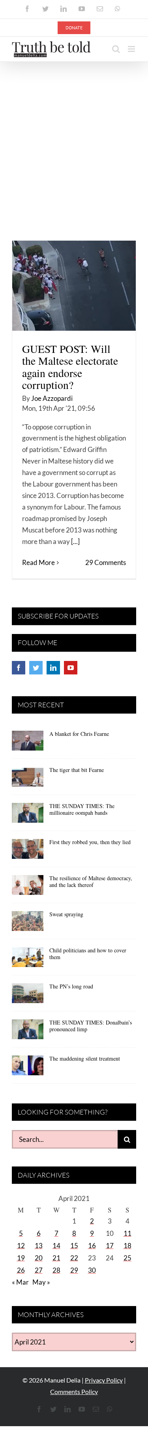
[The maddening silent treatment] (27, 1068)
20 (39, 1258)
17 (110, 1245)
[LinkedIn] (53, 667)
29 (74, 1270)
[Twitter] (36, 667)
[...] (75, 541)
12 (21, 1245)
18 (127, 1245)
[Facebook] (18, 667)
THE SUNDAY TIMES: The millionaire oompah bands (81, 809)
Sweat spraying (66, 914)
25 (127, 1258)
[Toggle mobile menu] (132, 49)
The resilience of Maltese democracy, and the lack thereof (90, 881)
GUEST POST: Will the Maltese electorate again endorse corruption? (70, 366)
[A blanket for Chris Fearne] (27, 743)
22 (74, 1258)
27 (39, 1270)
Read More (38, 562)
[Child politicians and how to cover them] (27, 960)
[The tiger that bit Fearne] (27, 779)
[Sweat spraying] (27, 924)
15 (74, 1245)
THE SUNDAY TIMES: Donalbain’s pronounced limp (90, 1026)
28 (56, 1270)
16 (92, 1245)
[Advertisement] (74, 140)
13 (39, 1245)
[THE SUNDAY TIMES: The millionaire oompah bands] (27, 815)
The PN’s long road (71, 986)
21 (56, 1258)
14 (56, 1245)
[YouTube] (70, 667)
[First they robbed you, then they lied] (27, 851)
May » (41, 1282)
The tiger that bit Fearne (76, 770)
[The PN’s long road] (27, 996)
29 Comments (105, 562)
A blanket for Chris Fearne (79, 733)
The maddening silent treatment (84, 1058)
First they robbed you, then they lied (90, 842)
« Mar (20, 1282)
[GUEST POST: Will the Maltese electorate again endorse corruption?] (74, 286)
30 (92, 1270)
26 (21, 1270)
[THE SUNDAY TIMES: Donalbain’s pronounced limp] (27, 1032)
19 (21, 1258)
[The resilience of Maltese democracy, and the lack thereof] (27, 887)
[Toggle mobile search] (116, 49)
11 (127, 1233)
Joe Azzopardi (52, 398)
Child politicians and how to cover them (87, 953)
